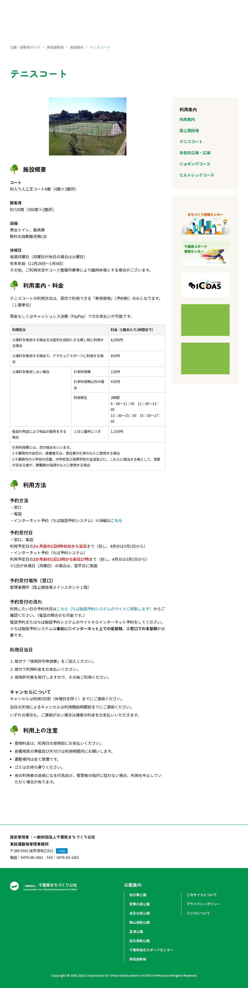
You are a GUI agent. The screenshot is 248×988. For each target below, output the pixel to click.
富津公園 (136, 931)
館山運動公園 (139, 922)
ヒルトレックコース (196, 175)
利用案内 (187, 119)
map (62, 850)
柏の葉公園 (137, 894)
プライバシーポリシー (203, 903)
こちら (116, 520)
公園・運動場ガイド (25, 47)
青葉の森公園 (139, 903)
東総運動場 (55, 47)
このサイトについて (201, 894)
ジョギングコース (194, 164)
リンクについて (198, 913)
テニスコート (191, 141)
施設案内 (77, 47)
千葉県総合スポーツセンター (151, 949)
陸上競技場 (189, 130)
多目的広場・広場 (194, 152)
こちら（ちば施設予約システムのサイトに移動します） (104, 609)
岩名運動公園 (139, 940)
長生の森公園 (139, 913)
